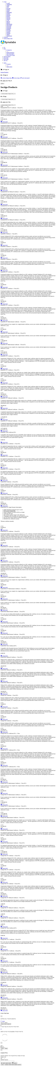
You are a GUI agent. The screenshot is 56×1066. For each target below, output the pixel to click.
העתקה (15, 1063)
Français (8, 17)
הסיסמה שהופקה (4, 1059)
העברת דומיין (16, 78)
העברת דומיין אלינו (10, 55)
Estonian (8, 15)
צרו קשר (5, 60)
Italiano (8, 22)
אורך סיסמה (3, 1057)
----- (7, 51)
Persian (8, 16)
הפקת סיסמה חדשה (6, 1063)
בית (4, 47)
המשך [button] (3, 1021)
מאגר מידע (6, 57)
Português (8, 26)
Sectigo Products (10, 52)
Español (8, 32)
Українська (9, 35)
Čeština (8, 9)
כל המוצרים (9, 50)
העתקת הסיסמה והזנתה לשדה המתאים (13, 1064)
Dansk (7, 11)
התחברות (6, 37)
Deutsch (8, 19)
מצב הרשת (6, 59)
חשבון (5, 62)
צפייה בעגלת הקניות (8, 38)
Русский (8, 30)
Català (7, 5)
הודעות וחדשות (7, 56)
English (8, 13)
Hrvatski (8, 8)
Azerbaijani (9, 4)
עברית (5, 1)
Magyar (8, 21)
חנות (5, 48)
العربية (8, 3)
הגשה (6, 1048)
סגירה (2, 1048)
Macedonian (9, 24)
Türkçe (8, 34)
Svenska (8, 33)
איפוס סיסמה (9, 66)
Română (8, 29)
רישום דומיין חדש (10, 54)
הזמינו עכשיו (5, 121)
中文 (7, 7)
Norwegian (9, 25)
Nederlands (9, 12)
